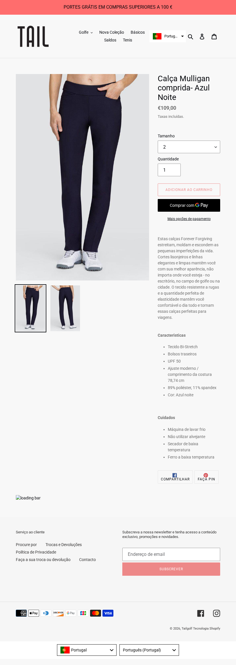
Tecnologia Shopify (206, 628)
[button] (167, 36)
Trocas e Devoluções (63, 544)
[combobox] (87, 650)
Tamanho (166, 136)
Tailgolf (187, 628)
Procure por (26, 544)
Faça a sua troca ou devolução (43, 559)
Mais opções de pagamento (189, 219)
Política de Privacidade (36, 552)
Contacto (87, 559)
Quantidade (168, 159)
